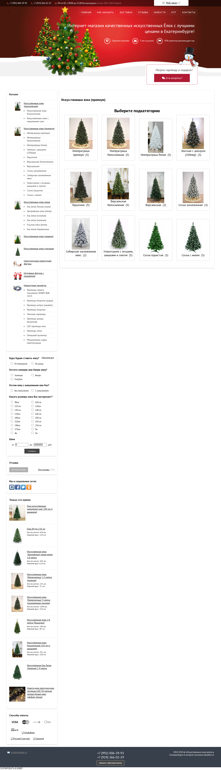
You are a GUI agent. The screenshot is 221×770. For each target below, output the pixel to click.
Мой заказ (171, 2)
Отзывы (143, 12)
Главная (86, 12)
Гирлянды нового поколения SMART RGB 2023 (38, 293)
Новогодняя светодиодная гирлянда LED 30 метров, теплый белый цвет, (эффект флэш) (40, 692)
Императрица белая (37, 145)
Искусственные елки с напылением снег (38, 120)
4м (16, 433)
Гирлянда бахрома (36, 309)
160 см (38, 414)
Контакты (188, 12)
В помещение (21, 363)
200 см (38, 417)
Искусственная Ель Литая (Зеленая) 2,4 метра (39, 667)
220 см (38, 421)
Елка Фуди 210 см (36, 528)
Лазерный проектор (37, 335)
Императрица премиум (38, 133)
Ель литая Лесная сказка (39, 206)
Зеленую (19, 375)
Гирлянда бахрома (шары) (40, 300)
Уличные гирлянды (36, 314)
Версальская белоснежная (40, 161)
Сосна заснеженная (36, 170)
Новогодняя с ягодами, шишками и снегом (38, 184)
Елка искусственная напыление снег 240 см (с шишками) (40, 509)
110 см (18, 406)
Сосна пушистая (35, 190)
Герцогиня (32, 157)
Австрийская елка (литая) (39, 211)
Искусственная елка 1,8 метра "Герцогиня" (38, 621)
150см (17, 414)
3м (36, 429)
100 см (38, 402)
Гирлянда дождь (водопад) (35, 320)
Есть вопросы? (173, 78)
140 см (38, 410)
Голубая (18, 379)
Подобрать (32, 451)
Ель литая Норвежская (38, 229)
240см (17, 425)
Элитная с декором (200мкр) (36, 151)
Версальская (33, 166)
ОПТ (173, 12)
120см (38, 406)
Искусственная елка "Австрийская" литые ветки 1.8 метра (40, 554)
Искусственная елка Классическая (36, 112)
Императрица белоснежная (33, 139)
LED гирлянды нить (36, 326)
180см (17, 417)
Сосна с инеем (34, 195)
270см (17, 429)
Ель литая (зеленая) (36, 220)
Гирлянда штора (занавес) (40, 305)
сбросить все (48, 357)
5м (36, 433)
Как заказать (105, 12)
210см (17, 421)
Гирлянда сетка (34, 330)
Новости (160, 12)
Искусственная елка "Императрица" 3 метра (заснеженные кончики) (38, 600)
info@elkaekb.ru (19, 752)
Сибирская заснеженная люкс (39, 177)
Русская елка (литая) (37, 224)
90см (17, 402)
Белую (38, 375)
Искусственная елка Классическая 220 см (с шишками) (38, 645)
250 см (38, 425)
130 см (18, 410)
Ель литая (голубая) (36, 215)
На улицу (39, 363)
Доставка (126, 12)
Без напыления (22, 390)
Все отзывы (43, 469)
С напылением (42, 390)
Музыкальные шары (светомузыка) (37, 341)
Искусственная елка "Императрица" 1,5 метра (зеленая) (39, 577)
